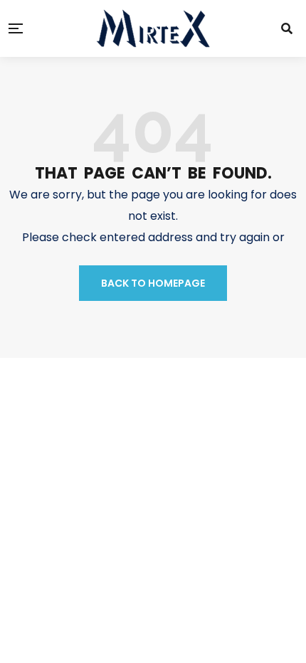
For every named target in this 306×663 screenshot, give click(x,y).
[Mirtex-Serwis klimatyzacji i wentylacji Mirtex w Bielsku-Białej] (153, 28)
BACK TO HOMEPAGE (153, 283)
